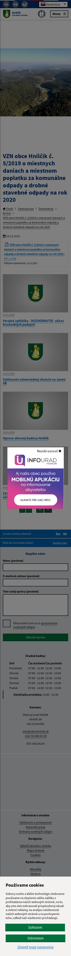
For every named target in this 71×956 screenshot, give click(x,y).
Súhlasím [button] (35, 927)
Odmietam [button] (35, 938)
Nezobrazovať (48, 451)
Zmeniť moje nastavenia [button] (35, 947)
